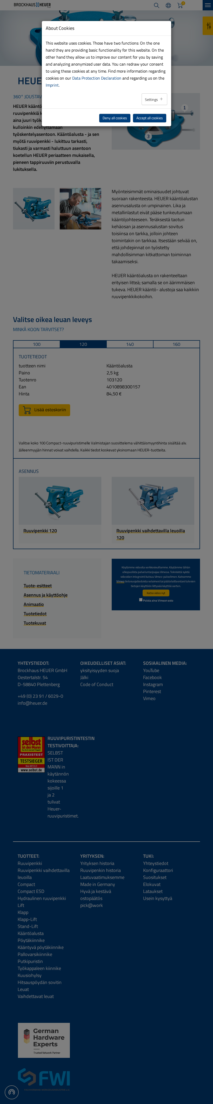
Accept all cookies (149, 118)
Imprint (52, 85)
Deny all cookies (115, 118)
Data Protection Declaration (96, 78)
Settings (152, 99)
